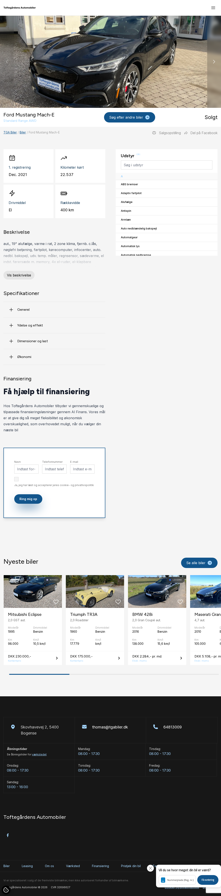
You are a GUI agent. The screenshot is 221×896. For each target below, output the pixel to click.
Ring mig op (28, 499)
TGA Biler (10, 132)
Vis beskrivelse (19, 275)
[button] (214, 62)
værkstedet (39, 754)
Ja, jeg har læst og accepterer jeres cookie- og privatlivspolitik (54, 485)
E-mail (74, 461)
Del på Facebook (204, 133)
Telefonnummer (52, 461)
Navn (17, 461)
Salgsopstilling (170, 133)
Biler (23, 132)
